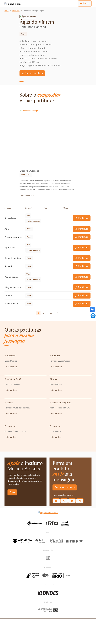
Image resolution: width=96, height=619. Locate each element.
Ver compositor (27, 195)
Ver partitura (11, 366)
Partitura (83, 218)
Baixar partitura (34, 73)
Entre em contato (65, 487)
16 (51, 313)
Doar (12, 492)
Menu (86, 3)
